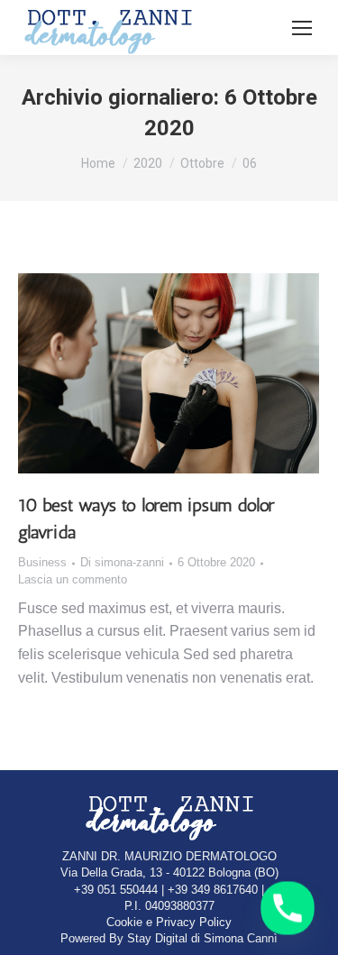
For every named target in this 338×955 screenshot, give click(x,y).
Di (122, 562)
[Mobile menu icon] (302, 28)
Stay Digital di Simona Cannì (202, 938)
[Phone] (287, 908)
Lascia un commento (72, 579)
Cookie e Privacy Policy (169, 922)
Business (42, 562)
